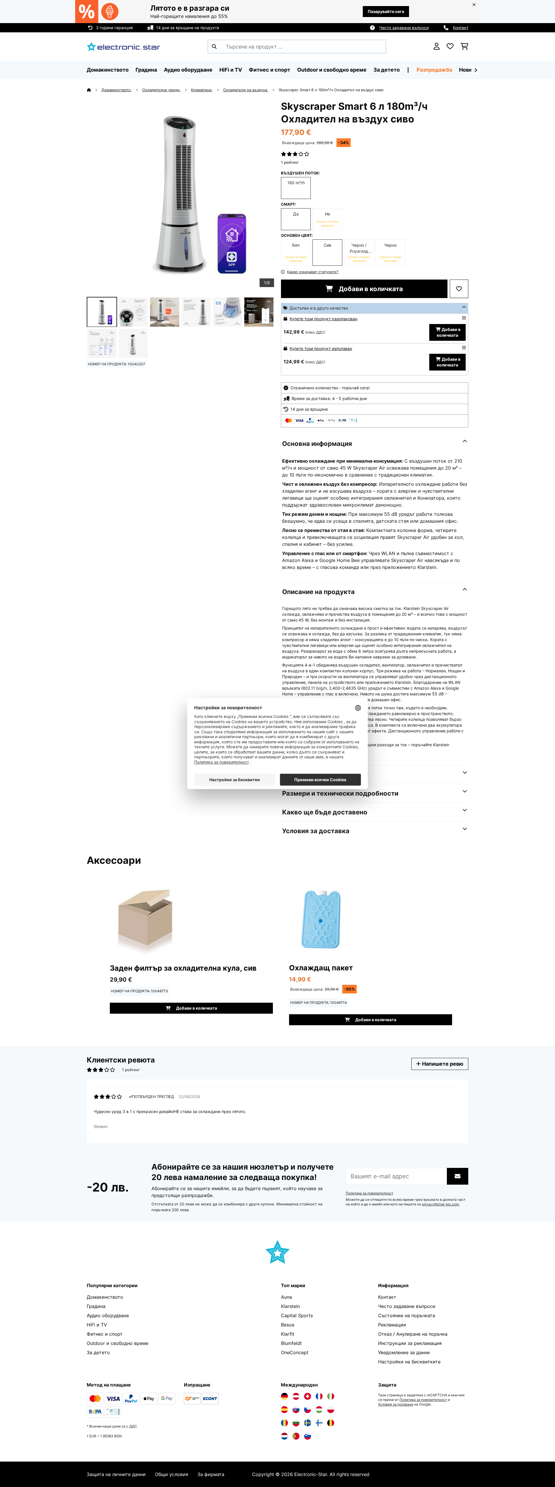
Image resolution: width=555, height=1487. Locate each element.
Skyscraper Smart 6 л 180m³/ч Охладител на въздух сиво (331, 90)
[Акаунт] (437, 46)
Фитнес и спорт (105, 1334)
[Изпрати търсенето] (214, 46)
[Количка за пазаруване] (464, 46)
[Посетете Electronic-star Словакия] (296, 1409)
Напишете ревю (442, 1064)
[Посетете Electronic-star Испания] (284, 1409)
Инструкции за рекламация (410, 1343)
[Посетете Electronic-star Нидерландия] (284, 1436)
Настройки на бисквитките (409, 1362)
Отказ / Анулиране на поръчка (412, 1334)
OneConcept (294, 1352)
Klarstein (290, 1306)
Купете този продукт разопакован (323, 318)
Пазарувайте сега (386, 11)
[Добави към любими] (459, 289)
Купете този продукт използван (321, 348)
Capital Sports (297, 1315)
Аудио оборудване (108, 1315)
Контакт (460, 27)
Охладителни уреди (161, 90)
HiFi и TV (97, 1325)
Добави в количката (370, 289)
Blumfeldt (291, 1343)
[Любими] (450, 46)
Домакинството (116, 90)
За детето (98, 1352)
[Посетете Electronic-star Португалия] (296, 1436)
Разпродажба (434, 70)
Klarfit (287, 1334)
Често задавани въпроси (404, 27)
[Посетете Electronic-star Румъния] (284, 1422)
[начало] (94, 90)
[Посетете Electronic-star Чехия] (307, 1409)
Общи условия (171, 1474)
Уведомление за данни (404, 1352)
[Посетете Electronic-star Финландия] (319, 1422)
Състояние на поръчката (406, 1315)
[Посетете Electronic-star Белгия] (330, 1422)
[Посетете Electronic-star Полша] (330, 1409)
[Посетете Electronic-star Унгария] (319, 1409)
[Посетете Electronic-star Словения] (307, 1436)
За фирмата (210, 1474)
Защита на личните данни (116, 1474)
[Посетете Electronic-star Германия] (284, 1396)
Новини (468, 70)
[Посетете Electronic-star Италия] (330, 1396)
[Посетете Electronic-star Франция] (319, 1396)
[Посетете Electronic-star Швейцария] (307, 1396)
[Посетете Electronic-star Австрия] (296, 1396)
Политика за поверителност (369, 1193)
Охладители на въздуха (245, 90)
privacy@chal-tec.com (440, 1204)
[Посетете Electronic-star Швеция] (307, 1422)
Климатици (202, 90)
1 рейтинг (290, 162)
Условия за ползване (395, 1404)
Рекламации (392, 1325)
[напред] (475, 70)
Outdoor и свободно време (117, 1343)
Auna (286, 1297)
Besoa (287, 1325)
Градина (96, 1306)
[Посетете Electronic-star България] (296, 1422)
